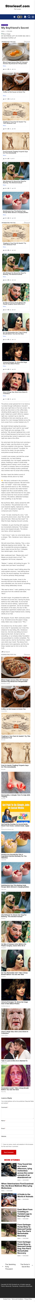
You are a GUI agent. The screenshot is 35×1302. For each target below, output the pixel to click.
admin (2, 31)
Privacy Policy (28, 1299)
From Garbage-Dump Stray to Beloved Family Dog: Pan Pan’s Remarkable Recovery (24, 1230)
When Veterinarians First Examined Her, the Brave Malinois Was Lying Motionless (17, 1186)
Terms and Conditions (17, 1299)
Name (3, 1120)
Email (3, 1128)
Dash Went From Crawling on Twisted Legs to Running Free (24, 1212)
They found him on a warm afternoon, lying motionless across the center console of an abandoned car (25, 1170)
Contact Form (7, 1299)
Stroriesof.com (17, 6)
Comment (4, 1107)
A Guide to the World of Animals (25, 1195)
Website (3, 1136)
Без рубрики (4, 24)
